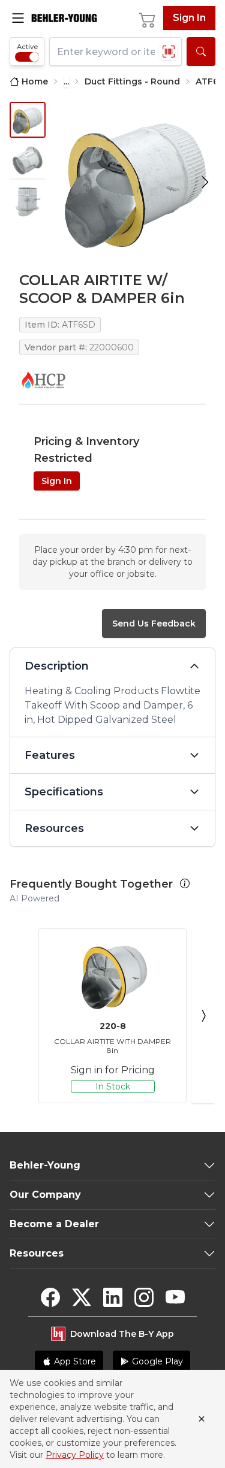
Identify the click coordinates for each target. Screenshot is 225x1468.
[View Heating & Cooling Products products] (43, 380)
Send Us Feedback (154, 623)
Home (35, 81)
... (66, 81)
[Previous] (22, 1015)
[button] (185, 883)
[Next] (203, 1015)
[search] (201, 51)
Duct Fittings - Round (132, 81)
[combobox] (115, 51)
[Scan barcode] (168, 51)
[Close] (201, 1418)
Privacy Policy (75, 1454)
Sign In (189, 17)
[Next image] (205, 182)
